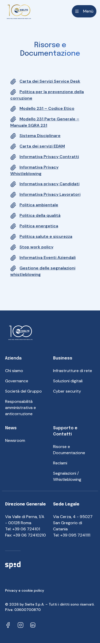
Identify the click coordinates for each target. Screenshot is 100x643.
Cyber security (67, 391)
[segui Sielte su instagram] (20, 625)
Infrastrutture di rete (72, 370)
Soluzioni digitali (68, 381)
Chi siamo (14, 370)
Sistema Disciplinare (40, 135)
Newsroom (15, 440)
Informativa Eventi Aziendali (47, 257)
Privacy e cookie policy (24, 590)
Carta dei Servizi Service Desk (49, 81)
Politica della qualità (40, 215)
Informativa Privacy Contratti (49, 156)
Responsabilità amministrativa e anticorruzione (20, 407)
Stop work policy (36, 247)
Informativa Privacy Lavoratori (50, 194)
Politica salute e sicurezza (45, 236)
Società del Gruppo (23, 391)
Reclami (60, 463)
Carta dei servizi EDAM (42, 146)
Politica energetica (38, 226)
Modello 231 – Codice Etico (46, 108)
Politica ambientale (38, 205)
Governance (16, 381)
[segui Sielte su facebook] (8, 625)
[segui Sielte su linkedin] (33, 625)
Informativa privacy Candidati (49, 184)
